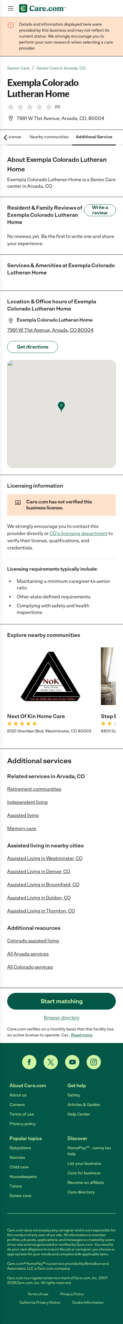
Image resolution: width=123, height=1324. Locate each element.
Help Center (78, 1114)
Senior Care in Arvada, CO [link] (61, 68)
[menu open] (10, 8)
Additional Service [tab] (94, 136)
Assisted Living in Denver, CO (38, 871)
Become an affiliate (85, 1182)
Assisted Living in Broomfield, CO (43, 884)
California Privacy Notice (39, 1302)
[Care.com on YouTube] (72, 1062)
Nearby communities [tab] (49, 136)
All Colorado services (30, 967)
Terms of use (22, 1114)
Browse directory (61, 1017)
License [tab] (13, 136)
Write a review (100, 210)
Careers (17, 1104)
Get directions (32, 347)
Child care (19, 1167)
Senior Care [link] (18, 68)
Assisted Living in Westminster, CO (44, 858)
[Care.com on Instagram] (94, 1062)
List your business (84, 1163)
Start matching (62, 1001)
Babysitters (20, 1148)
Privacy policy (23, 1123)
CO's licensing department (78, 533)
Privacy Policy (72, 1294)
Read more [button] (82, 1035)
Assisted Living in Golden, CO (39, 898)
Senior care (20, 1195)
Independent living (27, 802)
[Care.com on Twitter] (51, 1062)
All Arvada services (28, 954)
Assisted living (23, 815)
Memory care (21, 828)
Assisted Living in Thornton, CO (41, 911)
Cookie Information (88, 1302)
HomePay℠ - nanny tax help (89, 1150)
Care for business (84, 1173)
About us (18, 1095)
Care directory (81, 1192)
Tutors (16, 1186)
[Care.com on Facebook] (29, 1062)
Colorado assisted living (33, 941)
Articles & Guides (83, 1104)
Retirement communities (34, 789)
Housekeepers (23, 1176)
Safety (73, 1095)
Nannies (17, 1157)
